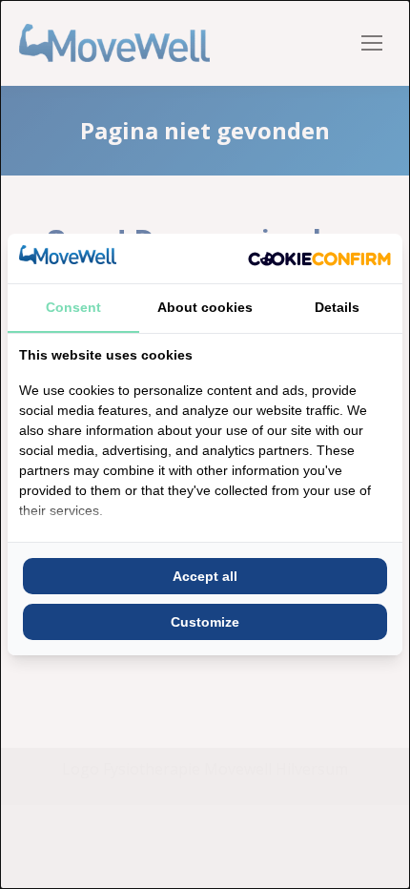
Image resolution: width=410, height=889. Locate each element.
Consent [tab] (73, 307)
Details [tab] (337, 307)
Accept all (205, 576)
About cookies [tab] (205, 307)
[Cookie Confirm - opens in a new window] (319, 258)
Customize (205, 622)
